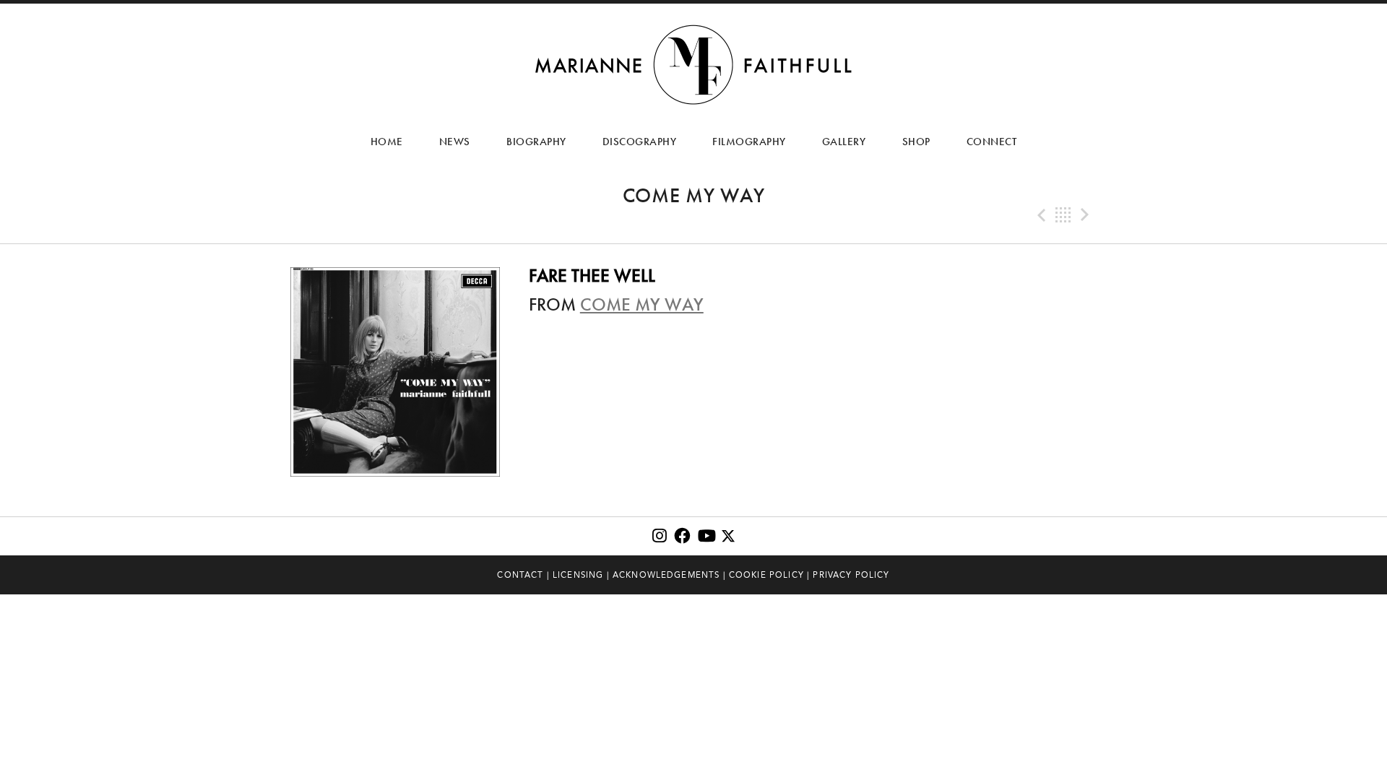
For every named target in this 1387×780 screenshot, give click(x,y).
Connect (992, 141)
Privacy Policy (851, 575)
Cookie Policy (766, 575)
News (454, 141)
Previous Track (1040, 215)
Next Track (1086, 215)
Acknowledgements (666, 575)
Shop (916, 141)
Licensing (578, 575)
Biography (536, 141)
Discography (639, 141)
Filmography (749, 141)
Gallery (844, 141)
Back (1063, 215)
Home (387, 141)
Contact (520, 575)
